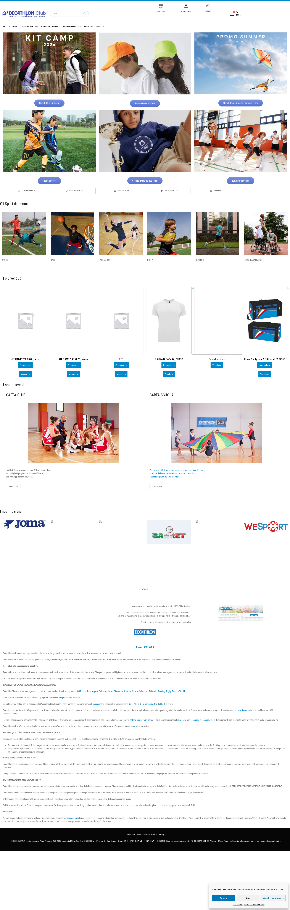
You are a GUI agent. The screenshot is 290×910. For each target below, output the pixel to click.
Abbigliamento (29, 27)
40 (164, 704)
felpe (156, 720)
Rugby (168, 691)
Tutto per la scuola (240, 180)
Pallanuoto (143, 691)
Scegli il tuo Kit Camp (49, 103)
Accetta (223, 898)
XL (141, 704)
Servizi (99, 27)
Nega (248, 898)
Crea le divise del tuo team (145, 180)
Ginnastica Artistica (122, 691)
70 (168, 704)
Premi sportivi (49, 180)
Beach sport (92, 691)
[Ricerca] (84, 13)
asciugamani (98, 704)
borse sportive (151, 704)
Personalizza (25, 365)
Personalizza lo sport (145, 103)
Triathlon (183, 691)
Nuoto (135, 691)
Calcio (101, 691)
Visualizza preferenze (273, 898)
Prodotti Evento (71, 27)
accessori (72, 818)
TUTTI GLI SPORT (10, 27)
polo (150, 720)
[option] (26, 191)
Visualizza (25, 374)
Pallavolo (153, 691)
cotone (133, 720)
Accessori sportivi (49, 27)
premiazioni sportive (71, 697)
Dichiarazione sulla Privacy (254, 905)
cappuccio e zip (208, 720)
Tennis (174, 691)
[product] (25, 321)
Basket (83, 691)
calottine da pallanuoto (247, 710)
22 (161, 704)
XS (130, 704)
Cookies (154, 835)
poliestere (142, 720)
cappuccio (195, 720)
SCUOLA (87, 27)
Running (161, 691)
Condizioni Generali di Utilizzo (138, 835)
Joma (132, 726)
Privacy (161, 835)
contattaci (18, 821)
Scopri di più (13, 486)
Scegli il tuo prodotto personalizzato (240, 103)
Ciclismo (109, 691)
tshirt (125, 720)
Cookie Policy (238, 905)
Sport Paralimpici (49, 697)
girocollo (182, 720)
